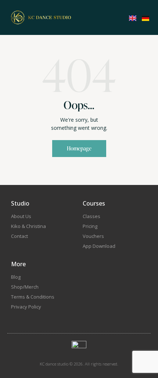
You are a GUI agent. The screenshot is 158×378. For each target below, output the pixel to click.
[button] (106, 17)
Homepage (79, 148)
